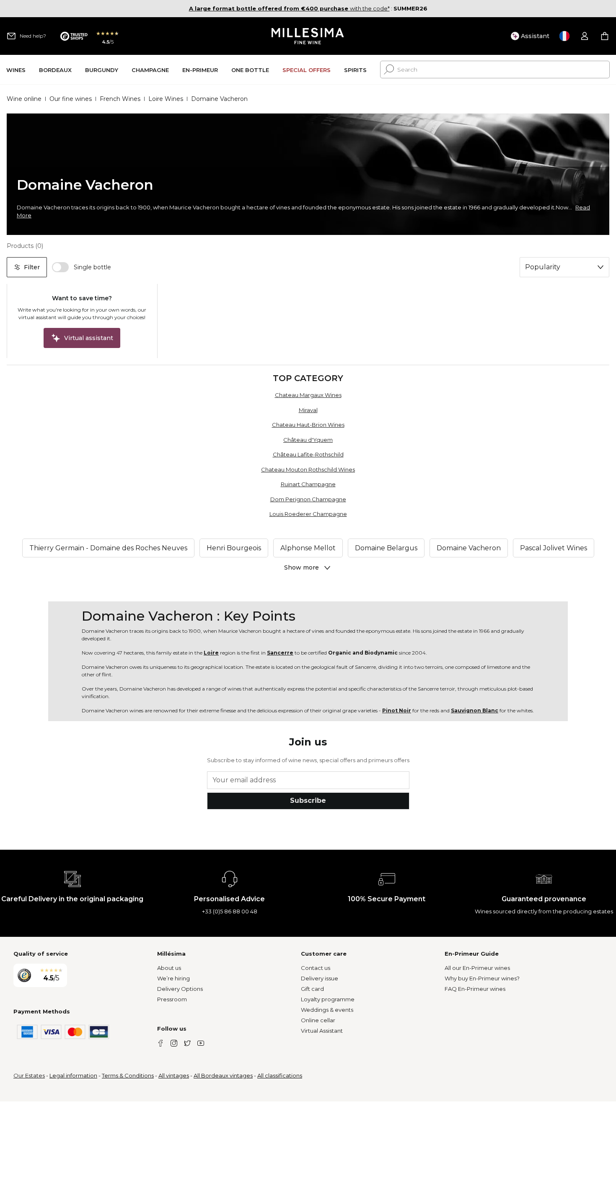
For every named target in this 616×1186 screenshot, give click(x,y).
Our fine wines (70, 99)
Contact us (315, 967)
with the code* (289, 8)
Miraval (308, 410)
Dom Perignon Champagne (308, 499)
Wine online (24, 99)
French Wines (120, 99)
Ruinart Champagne (308, 484)
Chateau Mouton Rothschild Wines (308, 469)
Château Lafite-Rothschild (308, 454)
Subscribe (308, 800)
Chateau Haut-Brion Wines (308, 424)
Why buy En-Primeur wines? (482, 978)
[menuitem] (16, 69)
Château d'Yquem (308, 439)
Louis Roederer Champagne (308, 513)
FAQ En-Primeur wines (475, 988)
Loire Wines (165, 99)
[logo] (308, 36)
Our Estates (29, 1075)
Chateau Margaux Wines (308, 395)
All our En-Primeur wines (477, 967)
